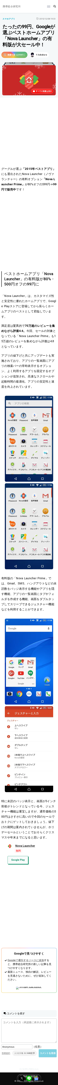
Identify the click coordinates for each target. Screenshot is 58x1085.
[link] (29, 439)
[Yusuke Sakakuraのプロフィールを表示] (39, 55)
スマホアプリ (9, 19)
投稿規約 (6, 1053)
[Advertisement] (29, 133)
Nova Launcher (25, 845)
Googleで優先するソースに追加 (26, 960)
